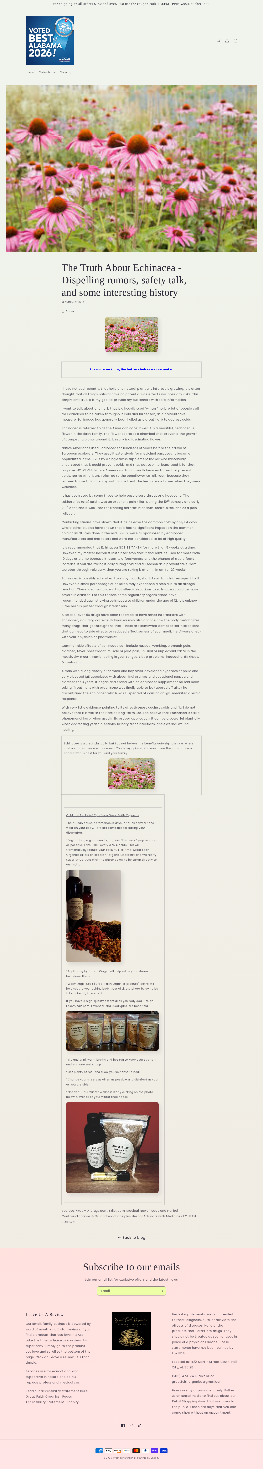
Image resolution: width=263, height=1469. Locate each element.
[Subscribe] (161, 1290)
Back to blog (133, 1237)
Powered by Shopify (148, 1457)
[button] (218, 40)
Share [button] (70, 311)
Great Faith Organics (125, 1457)
